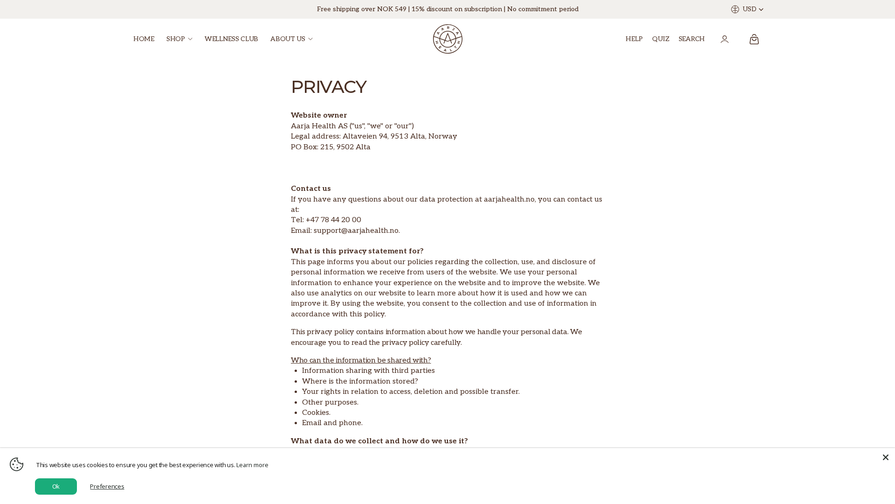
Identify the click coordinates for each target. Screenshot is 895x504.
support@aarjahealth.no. (357, 230)
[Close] (885, 457)
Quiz (660, 39)
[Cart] (754, 39)
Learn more (252, 465)
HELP (634, 39)
